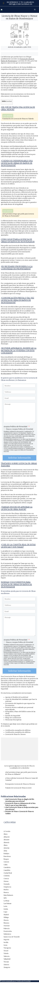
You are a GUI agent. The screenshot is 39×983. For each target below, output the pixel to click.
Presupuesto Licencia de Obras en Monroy (20, 784)
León (5, 906)
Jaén (5, 898)
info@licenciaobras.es (20, 4)
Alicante (6, 840)
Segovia (6, 939)
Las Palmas (7, 903)
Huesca (6, 892)
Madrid (6, 915)
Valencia (6, 956)
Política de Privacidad (23, 981)
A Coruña (7, 831)
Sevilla (6, 942)
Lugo (5, 912)
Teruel (6, 951)
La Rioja (6, 901)
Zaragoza (7, 967)
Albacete (7, 837)
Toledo (6, 953)
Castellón (7, 870)
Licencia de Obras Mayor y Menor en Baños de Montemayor (19, 17)
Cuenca (6, 878)
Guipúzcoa (7, 887)
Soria (5, 945)
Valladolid (7, 959)
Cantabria (7, 867)
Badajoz (6, 853)
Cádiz (6, 865)
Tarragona (7, 948)
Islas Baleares (8, 895)
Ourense (7, 926)
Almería (6, 842)
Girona (6, 881)
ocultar (9, 101)
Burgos (6, 859)
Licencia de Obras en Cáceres (15, 734)
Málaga (6, 917)
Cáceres (6, 862)
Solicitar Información (19, 457)
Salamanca (7, 934)
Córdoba (7, 876)
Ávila (5, 851)
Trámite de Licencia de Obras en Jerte (18, 788)
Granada (6, 884)
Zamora (6, 964)
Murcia (6, 920)
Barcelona (7, 856)
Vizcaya (6, 962)
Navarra (6, 923)
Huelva (6, 889)
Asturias (6, 848)
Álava (5, 834)
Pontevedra (8, 931)
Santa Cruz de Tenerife (12, 937)
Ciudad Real (8, 873)
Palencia (6, 928)
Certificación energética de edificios (17, 730)
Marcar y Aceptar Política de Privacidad (19, 429)
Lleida (6, 909)
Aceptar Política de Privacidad (16, 426)
